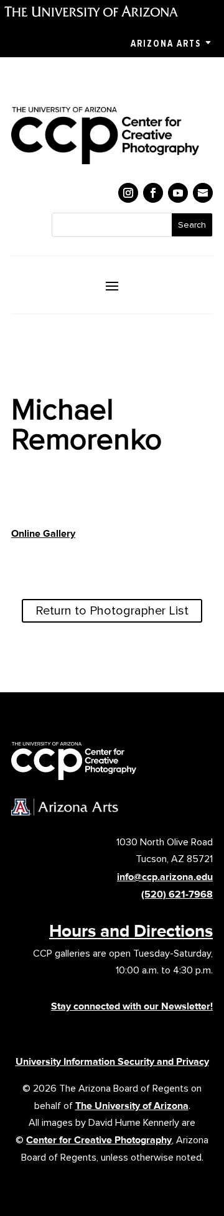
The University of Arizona (132, 1106)
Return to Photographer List (112, 610)
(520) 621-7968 (177, 894)
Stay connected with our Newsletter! (132, 1006)
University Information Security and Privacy (112, 1061)
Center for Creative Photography (99, 1140)
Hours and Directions (131, 930)
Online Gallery (43, 533)
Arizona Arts (166, 43)
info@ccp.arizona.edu (165, 877)
